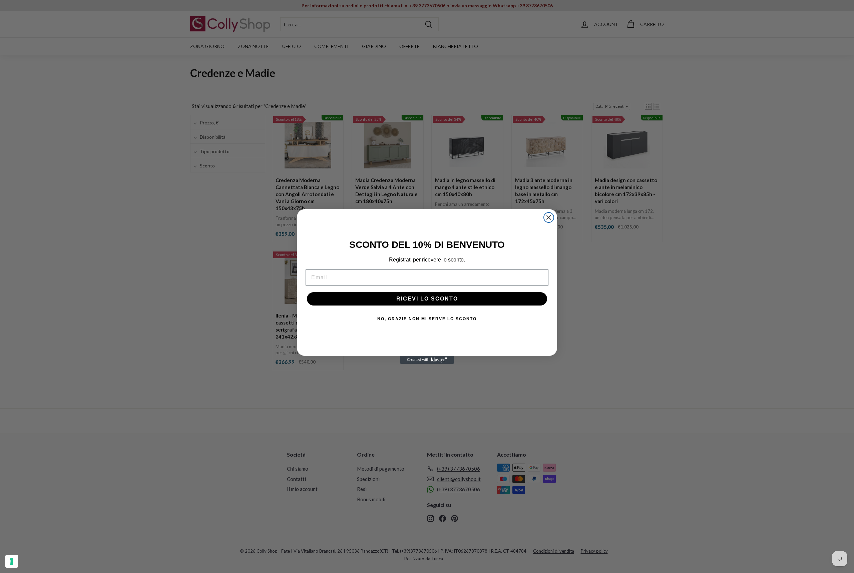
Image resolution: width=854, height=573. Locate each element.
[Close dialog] (549, 217)
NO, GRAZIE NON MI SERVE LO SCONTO (427, 319)
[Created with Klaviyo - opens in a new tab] (427, 360)
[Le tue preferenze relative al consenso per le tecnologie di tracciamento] (11, 561)
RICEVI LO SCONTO (427, 299)
